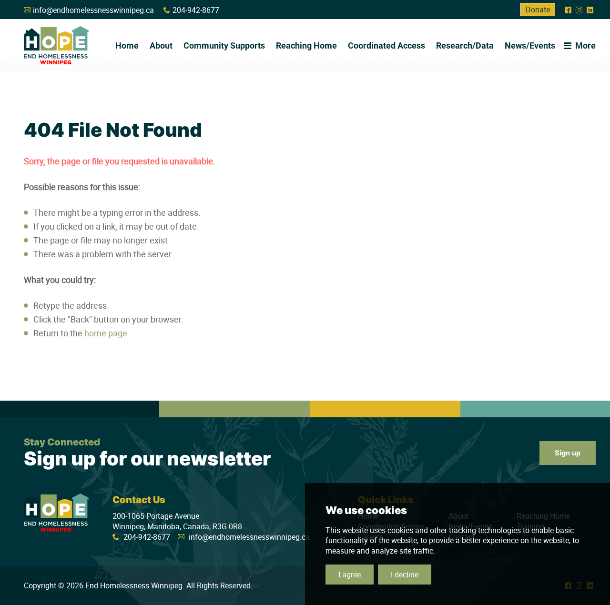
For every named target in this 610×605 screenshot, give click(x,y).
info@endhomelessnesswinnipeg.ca (93, 10)
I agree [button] (349, 574)
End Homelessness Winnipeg (56, 45)
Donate (538, 9)
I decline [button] (404, 574)
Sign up (567, 452)
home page (105, 333)
